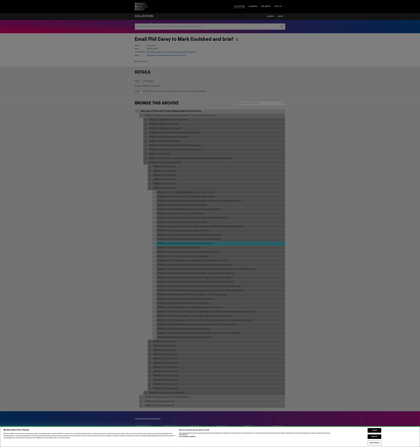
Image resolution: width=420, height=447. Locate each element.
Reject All (374, 436)
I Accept (374, 430)
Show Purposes (374, 443)
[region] (210, 437)
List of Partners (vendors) (187, 436)
